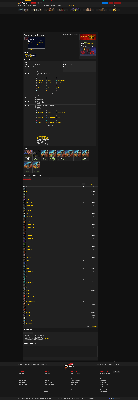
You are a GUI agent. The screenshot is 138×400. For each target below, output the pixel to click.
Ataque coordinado (29, 202)
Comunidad (64, 5)
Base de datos (46, 5)
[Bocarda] (24, 213)
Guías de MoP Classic (48, 371)
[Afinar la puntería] (24, 194)
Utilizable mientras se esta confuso (42, 138)
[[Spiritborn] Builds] (104, 391)
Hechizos (31, 30)
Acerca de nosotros (44, 398)
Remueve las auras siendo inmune (42, 133)
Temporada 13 (103, 375)
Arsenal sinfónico (29, 199)
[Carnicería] (24, 260)
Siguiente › (92, 184)
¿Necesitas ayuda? (24, 398)
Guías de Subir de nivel (23, 376)
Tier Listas (21, 386)
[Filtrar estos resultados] (84, 184)
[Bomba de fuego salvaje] (24, 230)
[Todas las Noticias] (19, 0)
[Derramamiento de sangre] (24, 299)
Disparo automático (29, 320)
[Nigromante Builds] (104, 384)
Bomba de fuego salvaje (30, 229)
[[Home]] (24, 3)
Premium (73, 398)
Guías (59, 5)
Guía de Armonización (75, 373)
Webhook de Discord (37, 5)
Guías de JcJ (73, 384)
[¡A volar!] (24, 191)
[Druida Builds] (103, 382)
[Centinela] (24, 263)
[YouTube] (117, 398)
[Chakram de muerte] (24, 277)
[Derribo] (24, 304)
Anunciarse (51, 398)
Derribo (27, 304)
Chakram (27, 265)
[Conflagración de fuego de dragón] (24, 296)
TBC (40, 0)
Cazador (39, 30)
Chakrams (27, 285)
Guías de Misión (47, 380)
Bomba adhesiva (29, 221)
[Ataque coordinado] (24, 202)
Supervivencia (93, 260)
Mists (45, 0)
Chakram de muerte (29, 276)
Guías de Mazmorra (47, 376)
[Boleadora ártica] (24, 216)
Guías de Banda (22, 382)
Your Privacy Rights (58, 398)
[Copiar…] (83, 184)
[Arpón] (24, 197)
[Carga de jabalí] (24, 255)
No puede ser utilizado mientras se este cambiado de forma (46, 129)
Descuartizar (28, 309)
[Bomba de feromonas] (24, 224)
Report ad (114, 361)
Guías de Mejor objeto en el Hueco (77, 375)
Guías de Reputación (48, 382)
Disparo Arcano (28, 312)
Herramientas (100, 364)
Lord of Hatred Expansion (105, 373)
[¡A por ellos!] (24, 189)
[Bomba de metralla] (24, 238)
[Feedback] (118, 6)
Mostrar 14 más (50, 93)
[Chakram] (24, 266)
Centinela (27, 262)
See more (37, 95)
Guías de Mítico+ (22, 378)
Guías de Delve (21, 375)
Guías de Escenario (47, 386)
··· (47, 0)
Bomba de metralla (29, 238)
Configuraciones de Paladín (105, 386)
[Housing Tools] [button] (27, 5)
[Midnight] (21, 387)
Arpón (27, 196)
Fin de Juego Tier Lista (104, 376)
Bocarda (27, 213)
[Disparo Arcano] (24, 312)
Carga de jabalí (28, 254)
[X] (111, 398)
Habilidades (93, 279)
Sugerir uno (91, 57)
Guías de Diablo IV (104, 371)
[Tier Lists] (46, 391)
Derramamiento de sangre (30, 298)
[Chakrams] (24, 285)
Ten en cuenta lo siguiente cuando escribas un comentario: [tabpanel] (38, 347)
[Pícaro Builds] (103, 387)
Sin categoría (93, 188)
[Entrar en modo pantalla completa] (114, 6)
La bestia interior (32, 49)
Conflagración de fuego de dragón (32, 296)
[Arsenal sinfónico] (24, 200)
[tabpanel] (60, 255)
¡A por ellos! (28, 188)
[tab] (27, 178)
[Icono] (26, 38)
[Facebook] (115, 398)
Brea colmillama (29, 249)
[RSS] (119, 398)
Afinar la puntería (29, 194)
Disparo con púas (29, 323)
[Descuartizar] (24, 310)
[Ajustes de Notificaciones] (116, 6)
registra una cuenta (41, 358)
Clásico (34, 0)
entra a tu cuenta (35, 358)
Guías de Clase (21, 373)
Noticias (20, 5)
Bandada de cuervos (29, 205)
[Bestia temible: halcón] (24, 211)
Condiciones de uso (90, 398)
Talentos (35, 30)
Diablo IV (53, 0)
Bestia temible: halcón (30, 210)
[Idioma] (120, 6)
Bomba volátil (28, 243)
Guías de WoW (21, 371)
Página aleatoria (67, 398)
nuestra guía (46, 338)
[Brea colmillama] (24, 249)
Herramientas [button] (53, 5)
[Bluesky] (113, 398)
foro (39, 340)
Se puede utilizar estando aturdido (42, 136)
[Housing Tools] (26, 364)
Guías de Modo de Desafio (49, 387)
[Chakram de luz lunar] (24, 271)
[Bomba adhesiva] (24, 222)
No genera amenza (40, 132)
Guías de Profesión (22, 380)
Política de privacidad (80, 398)
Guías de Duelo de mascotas (49, 384)
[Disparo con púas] (24, 323)
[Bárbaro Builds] (103, 380)
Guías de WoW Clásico (75, 371)
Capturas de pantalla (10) (87, 46)
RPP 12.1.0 (38, 3)
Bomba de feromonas (30, 224)
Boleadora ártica (29, 216)
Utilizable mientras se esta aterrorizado (43, 137)
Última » (95, 184)
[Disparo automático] (24, 321)
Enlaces (76, 34)
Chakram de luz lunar (29, 271)
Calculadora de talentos (23, 384)
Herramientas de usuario (34, 398)
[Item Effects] (93, 191)
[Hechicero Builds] (103, 389)
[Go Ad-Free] (71, 5)
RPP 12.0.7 (41, 3)
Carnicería (27, 260)
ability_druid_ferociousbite (89, 43)
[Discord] (109, 398)
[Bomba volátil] (24, 244)
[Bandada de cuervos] (24, 205)
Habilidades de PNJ (93, 309)
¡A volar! (27, 191)
